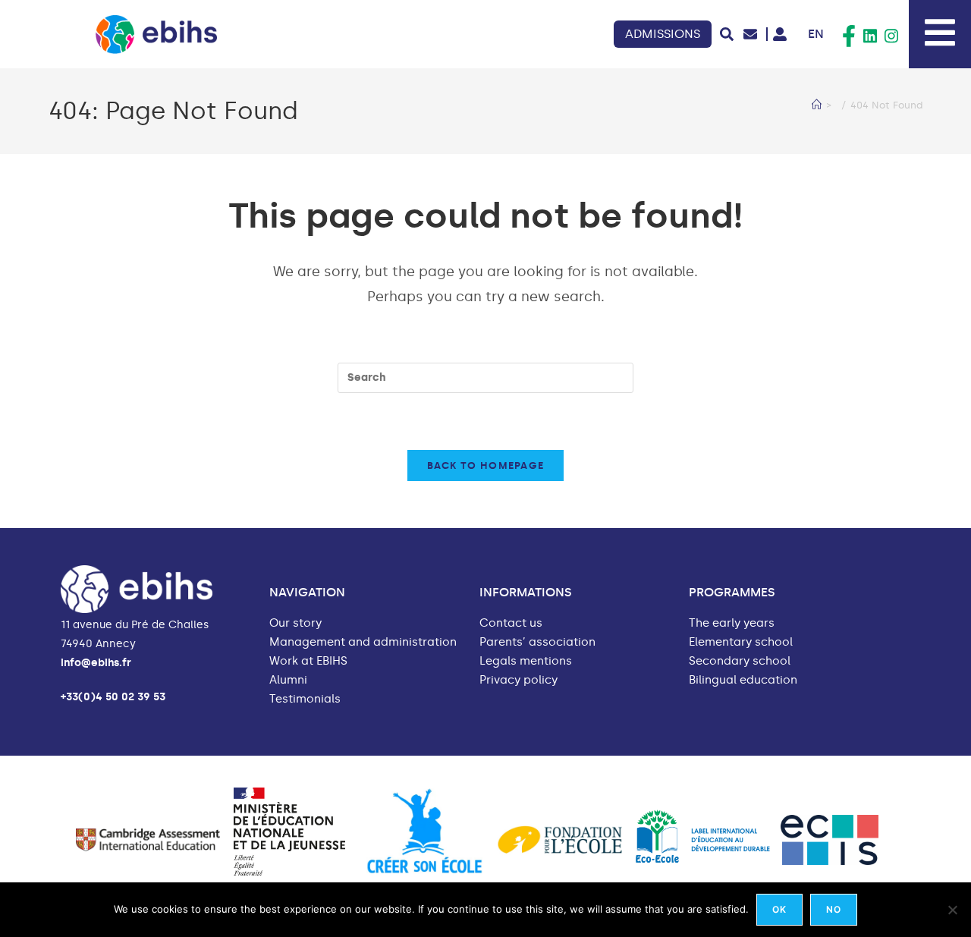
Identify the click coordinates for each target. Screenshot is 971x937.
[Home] (817, 105)
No (833, 909)
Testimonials (305, 699)
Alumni (288, 680)
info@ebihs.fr (96, 662)
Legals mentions (525, 661)
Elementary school (741, 642)
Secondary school (739, 661)
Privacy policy (518, 680)
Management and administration (363, 642)
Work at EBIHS (308, 661)
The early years (732, 623)
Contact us (510, 623)
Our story (295, 623)
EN (816, 34)
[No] (952, 909)
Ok (779, 909)
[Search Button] (727, 34)
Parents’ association (537, 642)
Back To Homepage (486, 465)
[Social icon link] (849, 36)
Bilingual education (743, 680)
